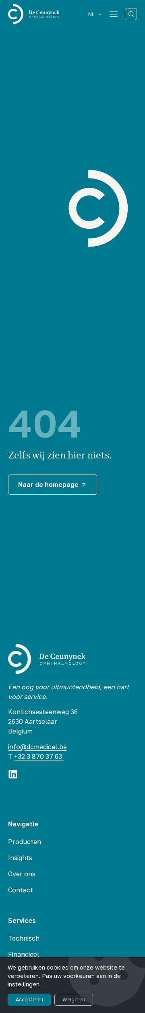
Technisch (23, 938)
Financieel (23, 954)
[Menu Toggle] (113, 14)
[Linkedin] (13, 774)
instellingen (23, 984)
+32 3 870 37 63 (39, 756)
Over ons (21, 874)
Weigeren (73, 1000)
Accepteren (29, 1000)
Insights (20, 858)
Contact (20, 890)
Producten (24, 842)
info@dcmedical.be (37, 747)
